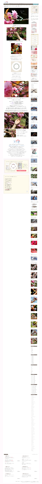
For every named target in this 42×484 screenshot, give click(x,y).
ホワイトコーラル (32, 428)
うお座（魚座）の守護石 (33, 393)
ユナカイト (32, 441)
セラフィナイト (32, 420)
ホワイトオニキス (32, 406)
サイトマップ (31, 481)
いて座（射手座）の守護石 (33, 391)
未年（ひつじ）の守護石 (33, 380)
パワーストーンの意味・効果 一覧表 (34, 83)
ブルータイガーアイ (33, 436)
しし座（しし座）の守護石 (33, 388)
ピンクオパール (32, 427)
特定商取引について (35, 481)
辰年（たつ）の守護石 (33, 378)
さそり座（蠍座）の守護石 (33, 390)
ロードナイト (32, 449)
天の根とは (17, 481)
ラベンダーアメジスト (33, 401)
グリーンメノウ (32, 411)
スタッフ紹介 (25, 481)
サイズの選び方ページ (9, 182)
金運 (31, 348)
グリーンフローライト (33, 433)
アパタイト (32, 398)
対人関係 (32, 352)
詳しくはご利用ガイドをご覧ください (35, 454)
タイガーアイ (32, 422)
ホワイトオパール (32, 407)
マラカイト (32, 438)
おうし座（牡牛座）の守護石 (33, 386)
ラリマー (32, 443)
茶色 (31, 373)
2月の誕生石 (32, 356)
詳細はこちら (19, 460)
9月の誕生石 (32, 361)
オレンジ (32, 370)
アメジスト (32, 400)
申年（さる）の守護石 (33, 381)
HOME (37, 481)
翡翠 (12, 102)
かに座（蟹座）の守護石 (33, 387)
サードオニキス (32, 414)
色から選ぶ (32, 86)
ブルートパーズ (32, 430)
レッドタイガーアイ (33, 446)
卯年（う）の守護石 (33, 377)
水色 (31, 368)
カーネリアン (32, 409)
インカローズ (32, 404)
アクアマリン (32, 396)
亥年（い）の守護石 (33, 383)
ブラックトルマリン (33, 424)
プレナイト (32, 432)
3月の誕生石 (32, 357)
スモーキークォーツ (33, 419)
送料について (19, 481)
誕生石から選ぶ (32, 85)
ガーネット (32, 408)
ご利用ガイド (22, 481)
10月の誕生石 (32, 362)
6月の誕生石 (32, 359)
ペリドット (32, 435)
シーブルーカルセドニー (33, 416)
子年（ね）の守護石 (33, 375)
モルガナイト (32, 440)
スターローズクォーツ (33, 448)
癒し (31, 351)
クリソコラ (32, 412)
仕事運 (32, 349)
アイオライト (32, 395)
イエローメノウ (32, 403)
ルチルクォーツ (32, 444)
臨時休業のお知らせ (28, 481)
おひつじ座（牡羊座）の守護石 (34, 385)
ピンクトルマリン (32, 425)
